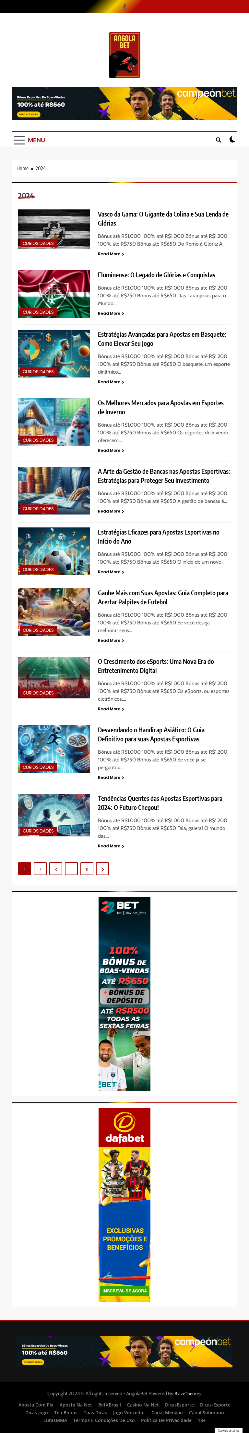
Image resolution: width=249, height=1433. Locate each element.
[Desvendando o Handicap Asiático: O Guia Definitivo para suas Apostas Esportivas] (54, 749)
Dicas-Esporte (215, 1405)
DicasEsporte (179, 1405)
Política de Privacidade (166, 1420)
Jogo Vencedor (129, 1412)
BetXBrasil (109, 1405)
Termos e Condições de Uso (104, 1420)
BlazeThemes (187, 1393)
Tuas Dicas (95, 1412)
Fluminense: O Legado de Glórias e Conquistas (156, 275)
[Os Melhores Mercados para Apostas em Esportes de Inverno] (54, 422)
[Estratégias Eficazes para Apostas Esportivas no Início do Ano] (54, 551)
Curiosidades (38, 243)
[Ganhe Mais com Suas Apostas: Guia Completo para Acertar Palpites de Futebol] (54, 612)
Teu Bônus (65, 1412)
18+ (202, 1420)
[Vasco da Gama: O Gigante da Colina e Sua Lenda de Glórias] (54, 229)
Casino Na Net (143, 1405)
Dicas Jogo (36, 1412)
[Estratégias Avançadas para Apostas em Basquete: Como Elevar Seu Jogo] (54, 353)
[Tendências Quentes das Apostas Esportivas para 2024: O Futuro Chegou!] (54, 815)
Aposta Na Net (76, 1405)
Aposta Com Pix (35, 1405)
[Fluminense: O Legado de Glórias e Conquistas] (54, 294)
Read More (109, 254)
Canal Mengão (167, 1412)
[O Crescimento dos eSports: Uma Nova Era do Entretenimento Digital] (54, 677)
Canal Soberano (206, 1412)
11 (87, 869)
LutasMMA (55, 1420)
